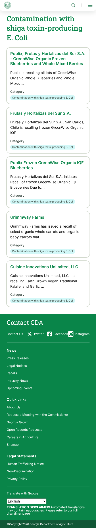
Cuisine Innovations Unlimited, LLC (44, 266)
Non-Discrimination (20, 471)
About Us (13, 407)
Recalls (12, 373)
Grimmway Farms (27, 217)
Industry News (17, 380)
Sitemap (13, 444)
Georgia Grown (17, 422)
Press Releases (18, 358)
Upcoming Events (19, 388)
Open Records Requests (24, 429)
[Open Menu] (90, 5)
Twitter (38, 334)
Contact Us (15, 334)
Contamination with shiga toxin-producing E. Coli (42, 97)
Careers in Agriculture (22, 437)
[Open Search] (73, 5)
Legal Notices (17, 365)
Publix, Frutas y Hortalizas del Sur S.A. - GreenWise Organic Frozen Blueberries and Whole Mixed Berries (48, 58)
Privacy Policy (17, 479)
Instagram (82, 334)
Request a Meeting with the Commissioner (37, 414)
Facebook (61, 334)
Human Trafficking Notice (25, 464)
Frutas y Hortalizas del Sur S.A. (40, 113)
